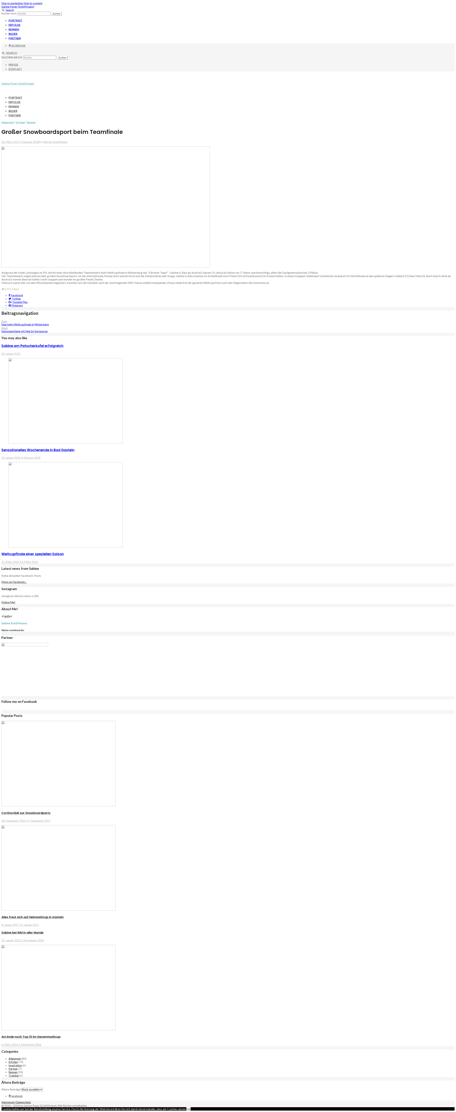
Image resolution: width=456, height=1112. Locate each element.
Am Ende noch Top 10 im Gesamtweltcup (31, 1037)
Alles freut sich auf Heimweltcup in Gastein (32, 917)
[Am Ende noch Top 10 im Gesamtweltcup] (58, 1029)
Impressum (8, 1102)
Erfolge (14, 25)
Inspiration (15, 1065)
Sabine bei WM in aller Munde (22, 933)
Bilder (13, 34)
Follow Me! (8, 602)
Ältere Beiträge (10, 1089)
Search (10, 10)
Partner (15, 38)
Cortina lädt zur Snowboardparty (26, 813)
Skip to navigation (12, 3)
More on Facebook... (14, 582)
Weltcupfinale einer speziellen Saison (32, 554)
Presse (13, 65)
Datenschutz (23, 1102)
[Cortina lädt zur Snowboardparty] (58, 805)
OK (188, 1109)
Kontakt (15, 69)
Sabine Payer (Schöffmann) (17, 6)
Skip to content (33, 3)
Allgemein (7, 122)
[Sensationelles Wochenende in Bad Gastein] (66, 442)
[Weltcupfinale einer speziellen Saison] (66, 546)
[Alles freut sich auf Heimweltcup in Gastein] (58, 909)
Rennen (14, 29)
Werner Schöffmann (55, 142)
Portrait (15, 21)
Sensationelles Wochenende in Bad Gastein (37, 450)
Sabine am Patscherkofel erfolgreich (32, 345)
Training (14, 1075)
